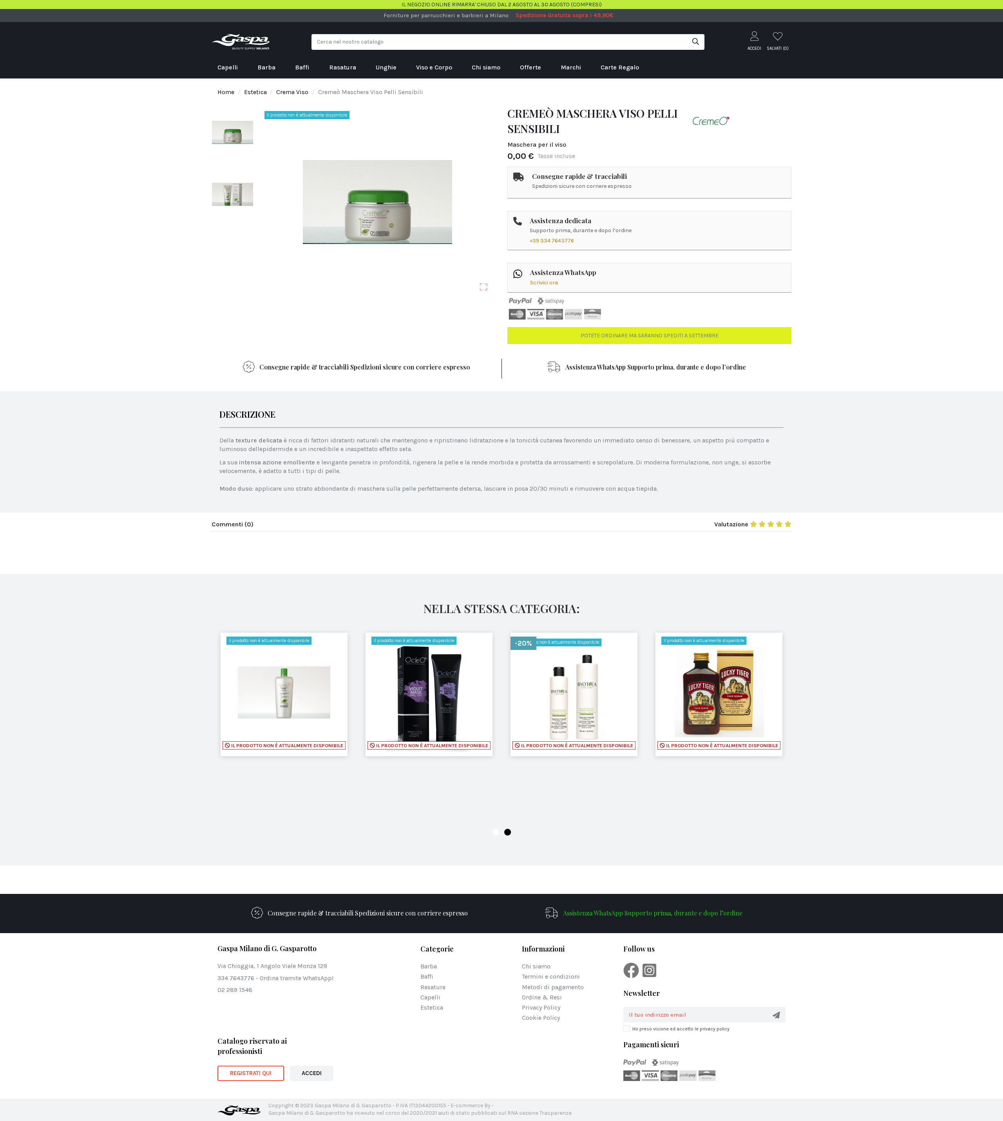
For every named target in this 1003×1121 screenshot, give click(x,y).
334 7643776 (235, 978)
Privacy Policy (541, 1007)
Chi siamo (536, 966)
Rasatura (432, 987)
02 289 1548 (234, 990)
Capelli (430, 997)
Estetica (431, 1007)
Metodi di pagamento (553, 987)
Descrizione (247, 415)
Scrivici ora (544, 282)
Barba (428, 966)
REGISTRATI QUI (251, 1073)
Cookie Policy (541, 1017)
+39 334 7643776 (552, 240)
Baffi (426, 976)
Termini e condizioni (551, 976)
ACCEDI (312, 1073)
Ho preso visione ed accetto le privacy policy (681, 1029)
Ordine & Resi (542, 997)
